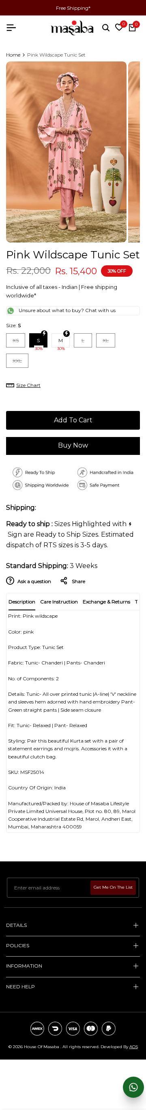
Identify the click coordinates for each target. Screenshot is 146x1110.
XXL (20, 362)
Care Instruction (59, 602)
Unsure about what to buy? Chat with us (67, 310)
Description (22, 602)
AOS (133, 1046)
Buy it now (73, 446)
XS (18, 342)
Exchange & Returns (106, 602)
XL (108, 342)
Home (13, 55)
